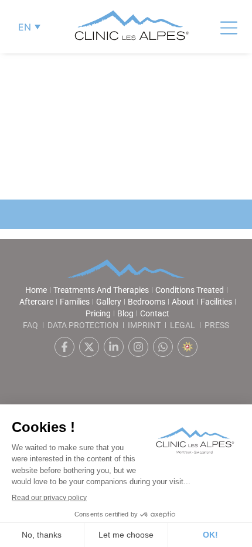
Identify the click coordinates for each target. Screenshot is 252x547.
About (183, 301)
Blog (125, 313)
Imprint (144, 325)
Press (217, 325)
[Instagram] (138, 347)
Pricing (98, 313)
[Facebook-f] (64, 347)
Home (36, 290)
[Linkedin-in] (114, 347)
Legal (182, 325)
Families (75, 301)
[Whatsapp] (163, 347)
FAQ (30, 325)
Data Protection (82, 325)
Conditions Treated (189, 290)
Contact (154, 313)
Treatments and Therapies (101, 290)
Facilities (216, 301)
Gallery (108, 301)
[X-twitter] (89, 347)
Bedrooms (146, 301)
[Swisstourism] (187, 347)
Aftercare (36, 301)
